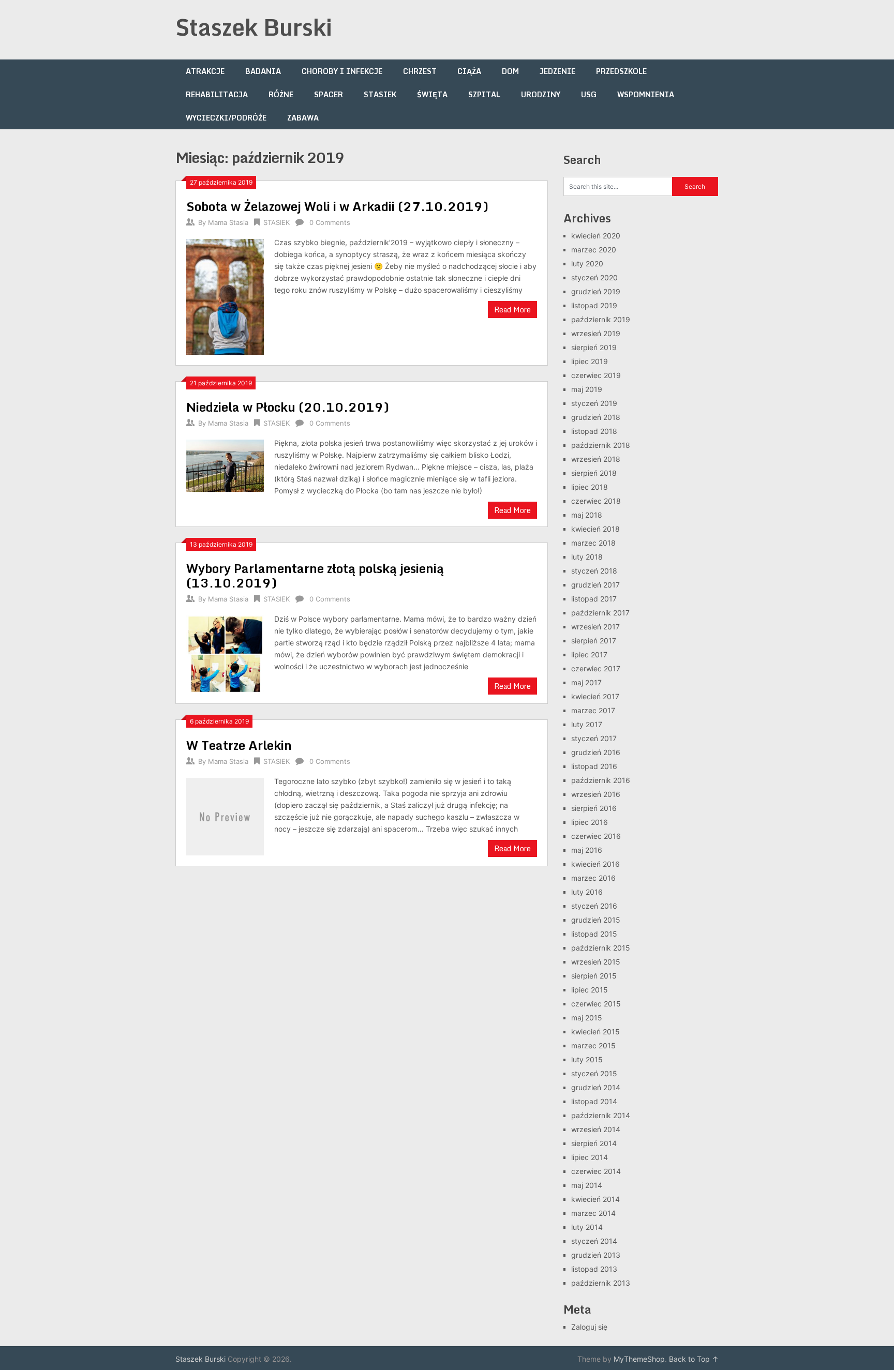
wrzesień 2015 (595, 961)
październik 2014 (600, 1115)
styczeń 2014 (594, 1241)
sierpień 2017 (593, 640)
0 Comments (329, 222)
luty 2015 (587, 1059)
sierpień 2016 (594, 808)
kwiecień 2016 (595, 864)
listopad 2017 (594, 598)
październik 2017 (600, 612)
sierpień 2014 (594, 1143)
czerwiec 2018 (596, 500)
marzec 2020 (593, 249)
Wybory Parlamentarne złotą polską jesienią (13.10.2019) (315, 575)
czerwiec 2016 (596, 836)
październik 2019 (600, 319)
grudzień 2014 (595, 1087)
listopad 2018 (594, 431)
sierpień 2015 (594, 975)
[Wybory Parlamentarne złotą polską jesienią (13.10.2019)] (225, 653)
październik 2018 (600, 445)
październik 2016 (600, 780)
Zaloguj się (589, 1326)
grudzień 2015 (595, 919)
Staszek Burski (253, 27)
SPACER (328, 94)
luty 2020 (587, 263)
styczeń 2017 (594, 738)
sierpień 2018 (594, 473)
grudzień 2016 (595, 752)
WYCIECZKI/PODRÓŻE (226, 118)
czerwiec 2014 (596, 1171)
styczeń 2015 (594, 1073)
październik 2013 (600, 1282)
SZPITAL (484, 94)
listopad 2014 (594, 1101)
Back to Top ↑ (694, 1358)
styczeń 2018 (594, 570)
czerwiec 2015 (596, 1003)
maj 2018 (586, 514)
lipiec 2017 (589, 654)
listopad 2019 (594, 305)
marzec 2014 (593, 1213)
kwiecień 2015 (595, 1031)
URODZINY (540, 94)
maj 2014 (586, 1185)
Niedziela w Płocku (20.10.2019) (287, 407)
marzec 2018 (593, 542)
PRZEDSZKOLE (621, 71)
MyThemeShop (639, 1358)
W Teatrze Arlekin (239, 745)
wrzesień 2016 (595, 794)
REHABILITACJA (217, 94)
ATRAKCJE (205, 71)
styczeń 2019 (594, 403)
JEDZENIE (557, 71)
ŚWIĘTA (432, 94)
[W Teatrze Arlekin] (225, 815)
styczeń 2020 (594, 277)
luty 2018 (587, 556)
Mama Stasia (228, 222)
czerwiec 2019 (596, 375)
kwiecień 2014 (595, 1199)
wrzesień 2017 (595, 626)
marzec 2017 (593, 710)
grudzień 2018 (595, 417)
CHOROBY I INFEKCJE (342, 71)
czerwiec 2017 (595, 668)
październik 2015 (600, 947)
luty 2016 (587, 891)
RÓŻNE (281, 94)
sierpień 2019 (594, 347)
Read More (512, 309)
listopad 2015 (594, 933)
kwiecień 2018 (595, 528)
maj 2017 (586, 682)
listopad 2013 (594, 1268)
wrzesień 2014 (595, 1129)
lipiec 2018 (589, 487)
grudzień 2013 (595, 1255)
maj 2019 (586, 389)
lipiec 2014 (589, 1157)
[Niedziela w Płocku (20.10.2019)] (225, 464)
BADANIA (263, 71)
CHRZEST (420, 71)
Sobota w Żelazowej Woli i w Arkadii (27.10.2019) (337, 206)
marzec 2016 (593, 878)
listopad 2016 (594, 766)
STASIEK (380, 94)
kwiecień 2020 (595, 235)
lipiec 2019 (589, 361)
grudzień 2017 (595, 584)
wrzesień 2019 (595, 333)
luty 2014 (587, 1227)
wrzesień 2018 (595, 459)
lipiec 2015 (589, 989)
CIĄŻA (469, 71)
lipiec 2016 (589, 822)
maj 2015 (586, 1017)
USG (589, 94)
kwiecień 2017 (595, 696)
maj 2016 (586, 850)
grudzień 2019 (595, 291)
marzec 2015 (593, 1045)
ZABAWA (303, 118)
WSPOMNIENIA (645, 94)
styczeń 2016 (594, 905)
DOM (510, 71)
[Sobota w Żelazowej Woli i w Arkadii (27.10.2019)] (225, 295)
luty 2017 (586, 724)
